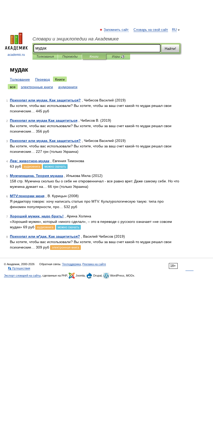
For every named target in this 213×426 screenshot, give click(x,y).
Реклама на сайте (94, 264)
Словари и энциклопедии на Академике (75, 39)
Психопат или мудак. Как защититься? (45, 100)
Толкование (20, 79)
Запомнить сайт (116, 30)
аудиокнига (32, 166)
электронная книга (65, 247)
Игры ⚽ (118, 56)
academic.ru (16, 55)
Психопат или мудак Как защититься (43, 120)
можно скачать (55, 166)
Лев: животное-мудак (29, 161)
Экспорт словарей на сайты (22, 275)
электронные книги (37, 87)
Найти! (170, 48)
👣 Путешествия (19, 268)
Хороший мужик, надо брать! (37, 216)
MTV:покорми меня (27, 196)
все (13, 87)
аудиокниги (67, 87)
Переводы (70, 56)
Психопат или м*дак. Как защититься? (45, 236)
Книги (94, 56)
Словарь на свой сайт (151, 30)
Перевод (42, 79)
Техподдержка (71, 264)
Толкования (45, 56)
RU (174, 30)
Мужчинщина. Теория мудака (36, 176)
